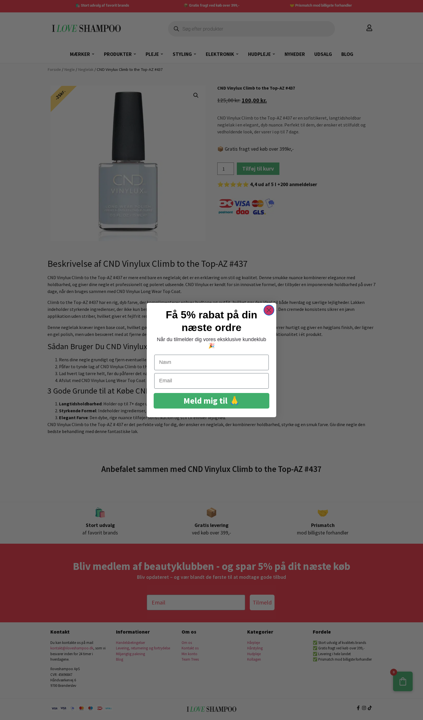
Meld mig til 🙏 (212, 400)
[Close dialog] (269, 310)
